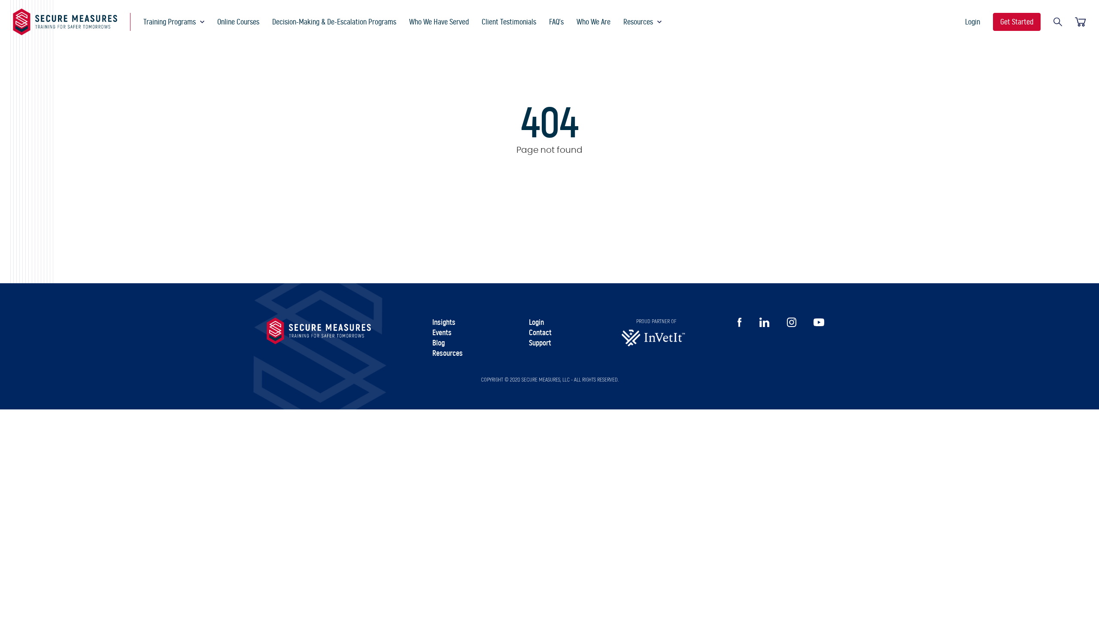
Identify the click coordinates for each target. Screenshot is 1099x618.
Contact (540, 333)
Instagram (791, 322)
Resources (638, 22)
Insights (443, 323)
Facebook (739, 322)
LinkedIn (764, 322)
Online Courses (238, 22)
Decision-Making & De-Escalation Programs (334, 22)
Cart (1080, 22)
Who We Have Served (439, 22)
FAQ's (556, 22)
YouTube (819, 322)
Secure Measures (65, 22)
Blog (438, 343)
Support (540, 343)
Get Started (1016, 22)
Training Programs (169, 22)
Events (442, 333)
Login (972, 22)
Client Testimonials (509, 22)
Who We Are (593, 22)
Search (1057, 22)
